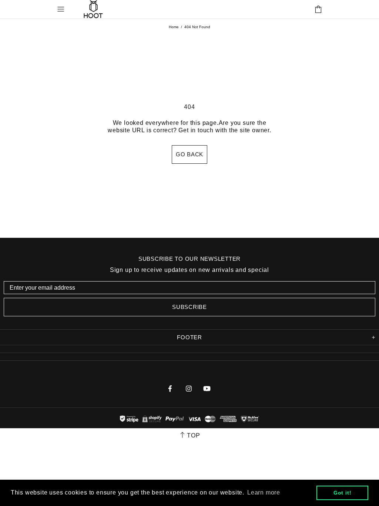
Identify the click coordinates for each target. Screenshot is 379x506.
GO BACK (189, 154)
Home (174, 27)
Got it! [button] (342, 493)
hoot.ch (93, 9)
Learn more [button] (263, 492)
